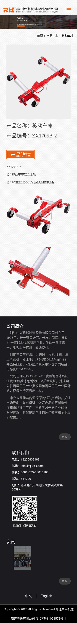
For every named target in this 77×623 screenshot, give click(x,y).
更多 (64, 437)
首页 (40, 35)
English (46, 596)
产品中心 (52, 35)
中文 (28, 596)
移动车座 (68, 35)
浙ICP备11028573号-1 (51, 618)
